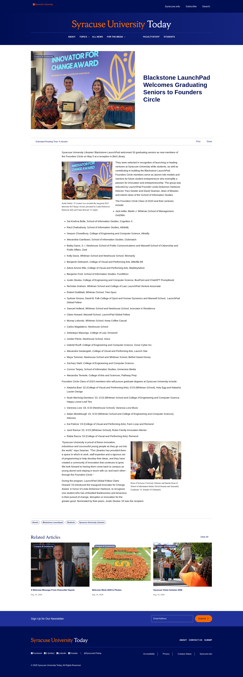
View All (204, 537)
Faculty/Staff (151, 37)
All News (97, 37)
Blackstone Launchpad (53, 522)
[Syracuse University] (49, 6)
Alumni (35, 522)
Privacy (166, 654)
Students (169, 37)
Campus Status (184, 654)
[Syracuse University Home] (121, 24)
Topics (83, 37)
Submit (202, 618)
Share (209, 142)
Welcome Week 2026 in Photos (107, 590)
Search (206, 6)
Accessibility (149, 654)
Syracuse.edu (172, 6)
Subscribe (191, 6)
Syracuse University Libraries (92, 522)
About (71, 37)
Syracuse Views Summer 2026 (167, 590)
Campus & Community (43, 57)
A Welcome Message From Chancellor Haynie (53, 590)
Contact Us (195, 640)
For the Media (115, 37)
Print (198, 142)
